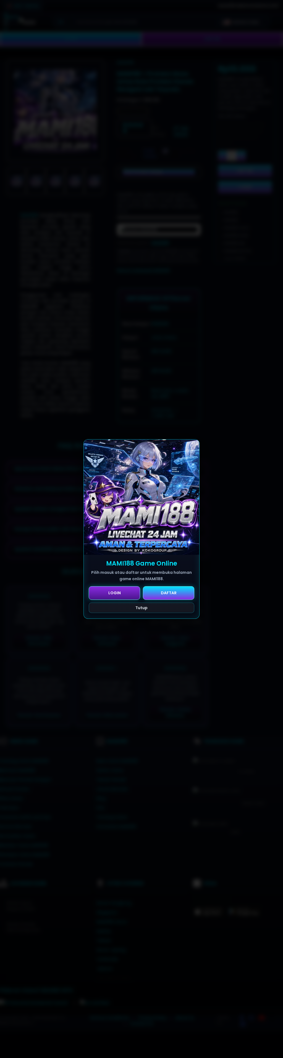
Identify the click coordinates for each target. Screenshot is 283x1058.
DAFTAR (169, 593)
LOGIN (114, 593)
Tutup (141, 608)
